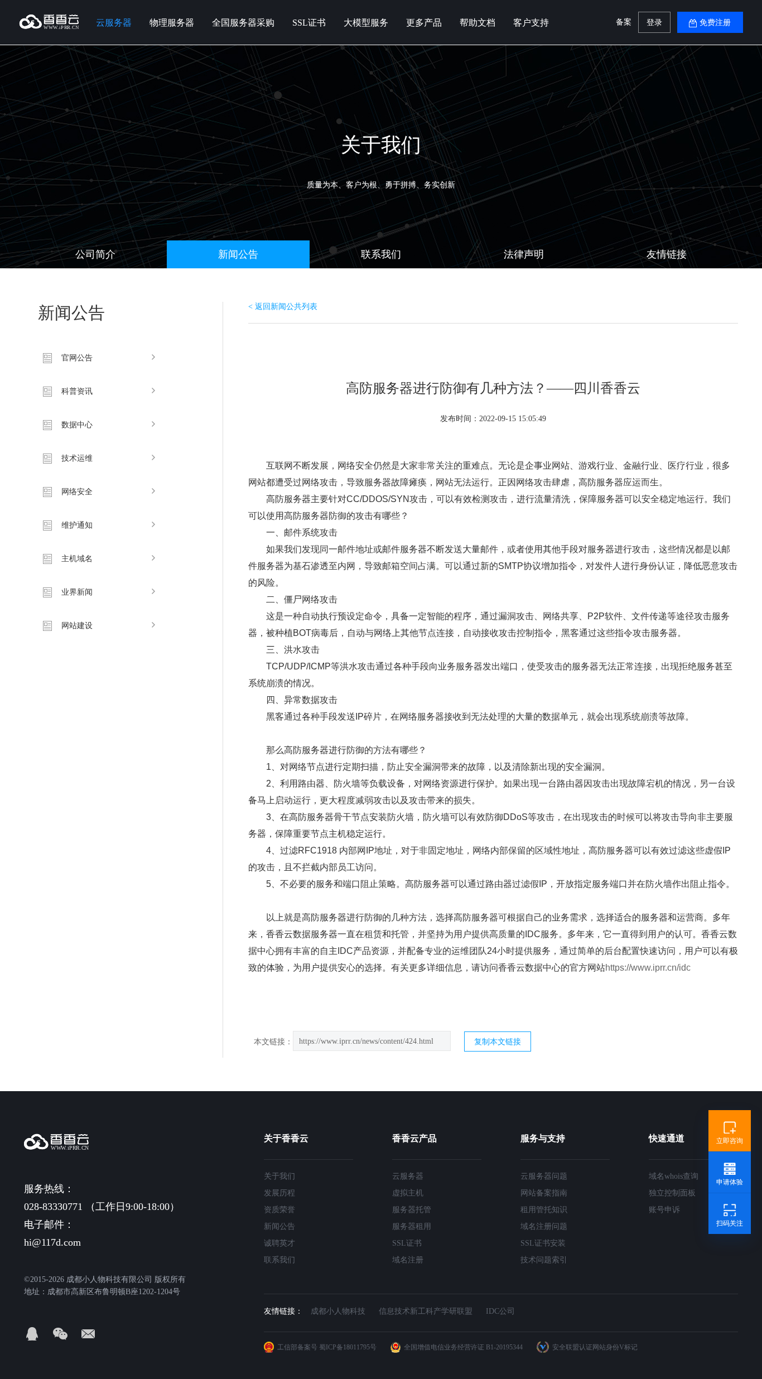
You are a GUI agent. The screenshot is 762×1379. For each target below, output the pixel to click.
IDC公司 (500, 1311)
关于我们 (279, 1176)
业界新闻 (77, 592)
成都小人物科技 (338, 1311)
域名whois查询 (673, 1176)
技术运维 (77, 458)
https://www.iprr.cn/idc (648, 967)
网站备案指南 (543, 1193)
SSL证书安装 (543, 1243)
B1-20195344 (504, 1347)
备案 (623, 22)
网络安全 (77, 492)
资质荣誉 (279, 1210)
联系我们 (381, 254)
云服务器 (407, 1176)
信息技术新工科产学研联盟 (425, 1311)
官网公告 (77, 358)
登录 (654, 22)
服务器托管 (411, 1210)
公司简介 (95, 254)
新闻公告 (238, 254)
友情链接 (667, 254)
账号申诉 (664, 1210)
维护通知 (77, 525)
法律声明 (524, 254)
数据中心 (77, 425)
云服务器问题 (543, 1176)
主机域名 (77, 559)
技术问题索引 (543, 1260)
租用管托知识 (543, 1210)
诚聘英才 (279, 1243)
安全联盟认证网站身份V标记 (595, 1347)
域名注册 (407, 1260)
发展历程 (279, 1193)
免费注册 (715, 22)
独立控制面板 (672, 1193)
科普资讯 (77, 391)
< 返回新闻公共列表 (282, 306)
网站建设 (77, 625)
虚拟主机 (407, 1193)
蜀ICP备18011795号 (348, 1347)
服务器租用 (411, 1226)
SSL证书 (407, 1243)
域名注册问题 (543, 1226)
